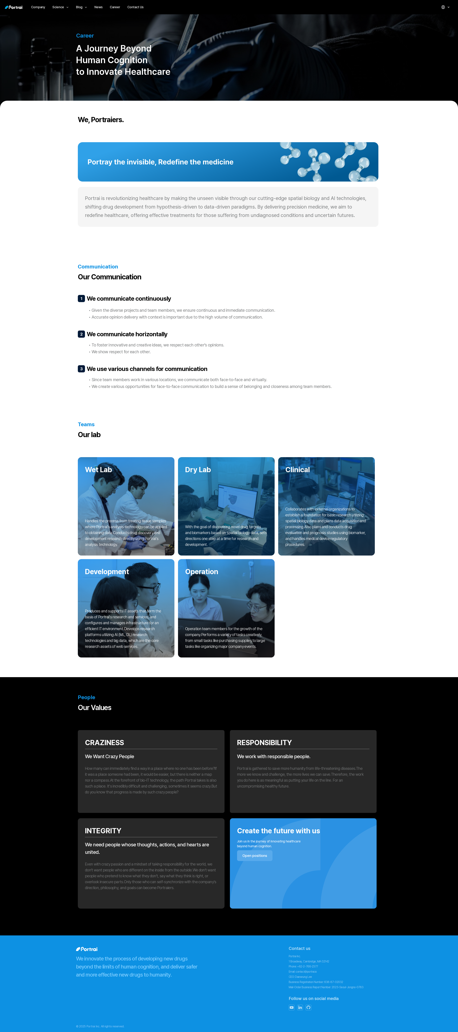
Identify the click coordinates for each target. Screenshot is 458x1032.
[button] (61, 7)
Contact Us (135, 7)
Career (115, 7)
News (98, 7)
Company (38, 7)
